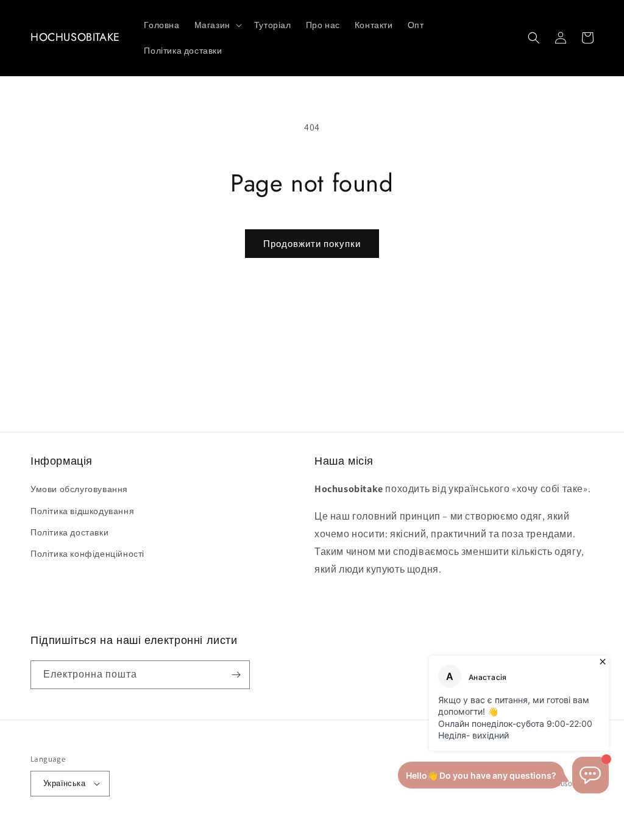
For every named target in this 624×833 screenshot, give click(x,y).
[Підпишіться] (235, 674)
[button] (217, 25)
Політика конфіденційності (87, 553)
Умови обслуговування (79, 489)
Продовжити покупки (312, 243)
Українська (64, 783)
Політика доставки (69, 532)
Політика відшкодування (82, 511)
